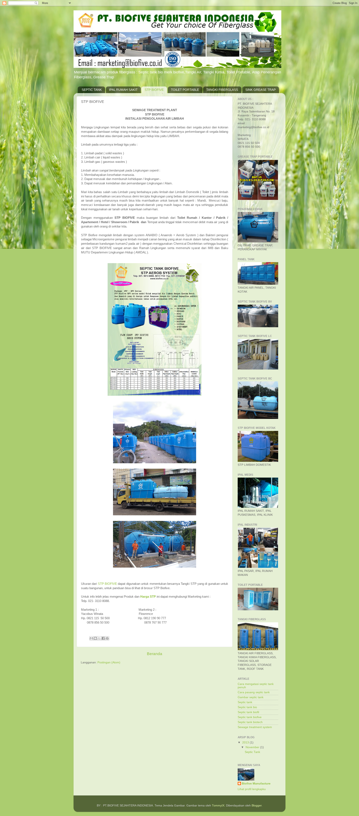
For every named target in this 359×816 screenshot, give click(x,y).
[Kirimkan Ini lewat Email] (91, 638)
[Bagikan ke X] (99, 638)
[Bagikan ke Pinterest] (107, 638)
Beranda (154, 654)
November (253, 747)
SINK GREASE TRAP (260, 89)
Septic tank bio (247, 707)
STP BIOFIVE (154, 89)
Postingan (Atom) (108, 662)
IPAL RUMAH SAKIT (123, 89)
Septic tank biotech (250, 722)
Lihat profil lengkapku (252, 789)
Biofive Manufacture (256, 783)
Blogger (257, 805)
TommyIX (218, 805)
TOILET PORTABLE (185, 89)
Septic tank (245, 702)
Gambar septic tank (250, 697)
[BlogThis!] (95, 638)
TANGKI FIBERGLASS (222, 89)
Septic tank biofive (250, 717)
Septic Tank (252, 752)
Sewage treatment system (255, 727)
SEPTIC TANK (92, 89)
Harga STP (148, 596)
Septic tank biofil (248, 712)
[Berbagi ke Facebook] (103, 638)
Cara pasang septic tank (254, 692)
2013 (246, 742)
